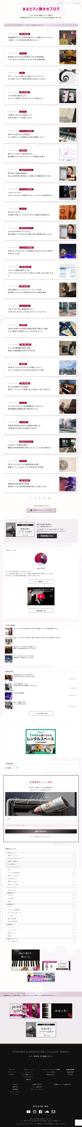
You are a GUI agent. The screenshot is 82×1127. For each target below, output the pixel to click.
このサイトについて (13, 858)
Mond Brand (26, 1123)
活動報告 (9, 893)
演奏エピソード (12, 933)
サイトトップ (12, 1072)
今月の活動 (11, 898)
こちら (41, 836)
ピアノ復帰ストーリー (28, 1074)
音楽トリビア (11, 939)
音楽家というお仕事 (13, 884)
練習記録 (9, 924)
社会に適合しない (12, 878)
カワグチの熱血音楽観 (14, 872)
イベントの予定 (50, 1072)
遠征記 (9, 936)
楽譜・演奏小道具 (12, 921)
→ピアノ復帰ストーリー (41, 581)
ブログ (12, 993)
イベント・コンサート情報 (50, 1069)
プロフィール (28, 1069)
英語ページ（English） (63, 1084)
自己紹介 (68, 3)
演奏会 (9, 901)
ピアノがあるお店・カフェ (15, 913)
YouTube (10, 895)
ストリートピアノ (12, 930)
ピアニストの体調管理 (14, 910)
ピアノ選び (11, 915)
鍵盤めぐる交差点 (12, 881)
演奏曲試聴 (70, 1069)
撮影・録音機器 (12, 918)
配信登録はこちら (47, 536)
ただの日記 (10, 864)
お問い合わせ (37, 1084)
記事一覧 (59, 3)
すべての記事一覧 (41, 714)
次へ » (50, 498)
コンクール (11, 927)
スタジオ (10, 907)
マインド (9, 887)
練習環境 (9, 904)
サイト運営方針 (37, 1087)
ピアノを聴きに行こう (14, 941)
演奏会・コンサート (13, 855)
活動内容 (28, 1079)
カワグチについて (12, 867)
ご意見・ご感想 (11, 861)
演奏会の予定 (50, 1074)
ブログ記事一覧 (18, 25)
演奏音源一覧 (41, 611)
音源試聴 (77, 3)
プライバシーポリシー (37, 1089)
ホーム (9, 25)
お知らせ (9, 852)
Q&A (9, 870)
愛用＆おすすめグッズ (14, 875)
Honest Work (12, 890)
